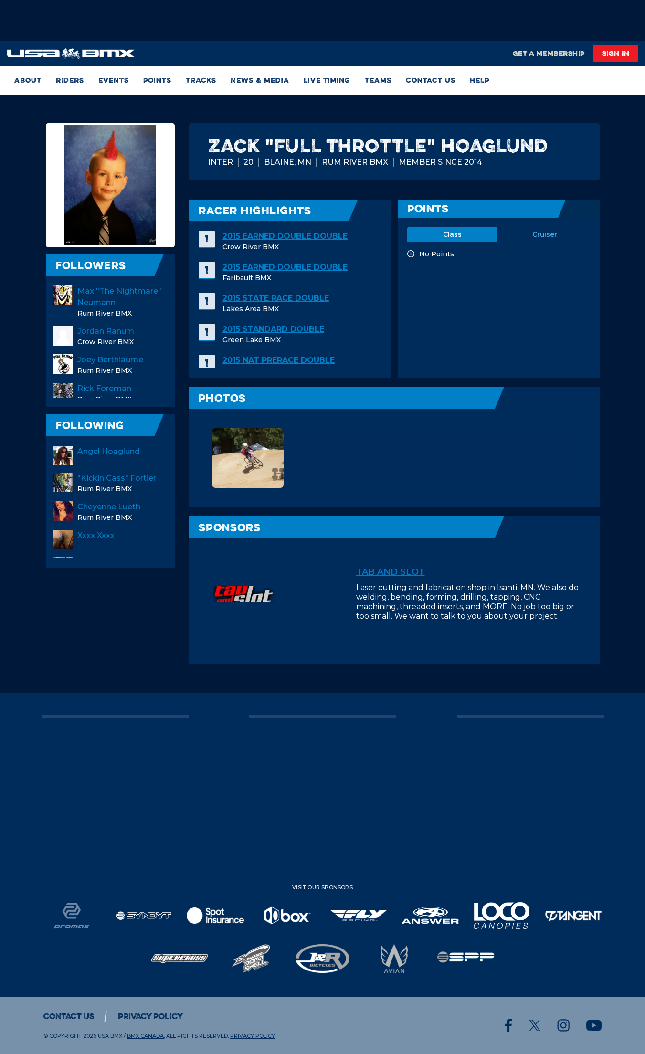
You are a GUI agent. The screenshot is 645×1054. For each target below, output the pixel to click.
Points (157, 79)
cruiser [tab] (544, 234)
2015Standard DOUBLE (273, 329)
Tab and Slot (390, 572)
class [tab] (452, 234)
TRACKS (201, 79)
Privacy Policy (150, 1016)
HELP (479, 79)
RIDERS (70, 79)
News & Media (260, 79)
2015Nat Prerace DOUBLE (278, 360)
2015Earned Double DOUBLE (285, 236)
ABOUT (28, 79)
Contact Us (430, 79)
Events (113, 79)
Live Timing (327, 79)
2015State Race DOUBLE (275, 298)
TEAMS (378, 79)
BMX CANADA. (146, 1036)
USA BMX (110, 1036)
